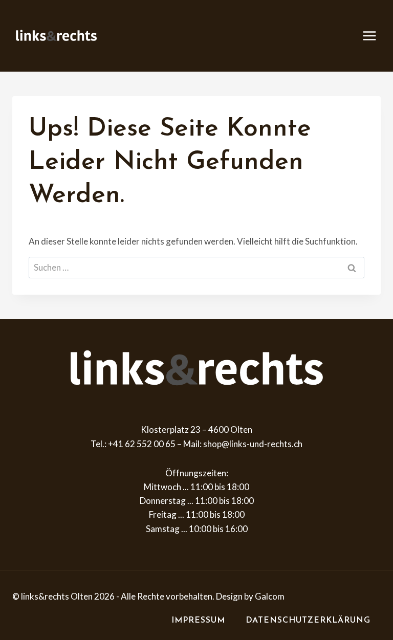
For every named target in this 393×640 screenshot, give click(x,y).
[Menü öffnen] (374, 35)
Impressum (198, 620)
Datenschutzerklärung (308, 620)
